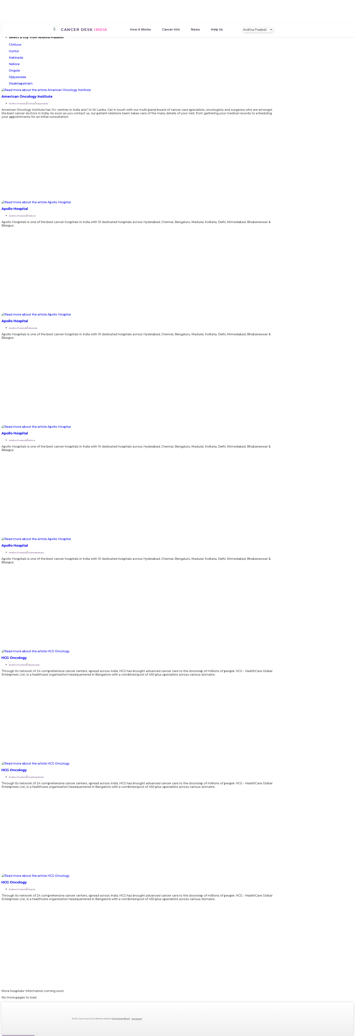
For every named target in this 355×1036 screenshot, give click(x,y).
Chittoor (15, 44)
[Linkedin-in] (166, 1018)
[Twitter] (172, 1018)
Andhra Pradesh (17, 103)
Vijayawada (17, 77)
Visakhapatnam (21, 83)
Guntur (14, 51)
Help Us (217, 29)
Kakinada (16, 57)
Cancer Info (171, 29)
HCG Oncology (14, 658)
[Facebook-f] (153, 1018)
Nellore (14, 64)
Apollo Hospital (14, 209)
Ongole (14, 70)
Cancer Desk (84, 29)
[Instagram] (160, 1018)
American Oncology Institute (27, 97)
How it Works (140, 29)
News (195, 29)
